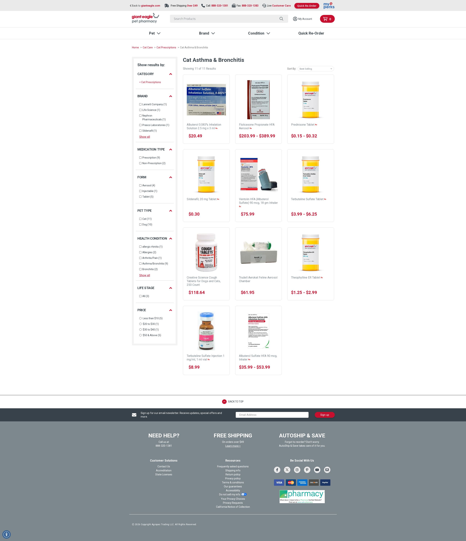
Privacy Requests (233, 502)
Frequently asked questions (233, 466)
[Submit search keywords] (281, 19)
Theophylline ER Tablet (307, 277)
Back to (145, 5)
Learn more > (233, 445)
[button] (302, 19)
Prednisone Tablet (304, 124)
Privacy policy (233, 478)
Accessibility (233, 490)
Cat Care (148, 47)
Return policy (233, 474)
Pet (152, 33)
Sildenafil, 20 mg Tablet (203, 199)
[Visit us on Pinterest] (307, 470)
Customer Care (281, 5)
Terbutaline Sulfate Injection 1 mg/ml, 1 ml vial (205, 357)
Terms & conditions (233, 482)
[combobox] (229, 19)
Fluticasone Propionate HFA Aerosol (257, 126)
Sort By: (291, 68)
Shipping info (232, 470)
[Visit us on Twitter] (287, 470)
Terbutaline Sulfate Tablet (308, 199)
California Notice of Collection (233, 506)
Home (135, 47)
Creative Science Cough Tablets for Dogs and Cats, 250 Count (204, 281)
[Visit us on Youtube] (317, 470)
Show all (144, 137)
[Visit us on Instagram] (297, 470)
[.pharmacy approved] (302, 496)
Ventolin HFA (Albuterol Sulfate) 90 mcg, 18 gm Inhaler (258, 202)
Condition (256, 33)
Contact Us (163, 466)
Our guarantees (233, 486)
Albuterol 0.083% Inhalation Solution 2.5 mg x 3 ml (204, 126)
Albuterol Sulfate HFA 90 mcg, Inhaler (258, 357)
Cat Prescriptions (167, 47)
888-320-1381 (219, 5)
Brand (204, 33)
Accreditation (163, 470)
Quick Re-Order (306, 5)
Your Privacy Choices (233, 498)
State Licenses (163, 474)
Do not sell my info (229, 494)
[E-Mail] (327, 470)
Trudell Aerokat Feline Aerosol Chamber (258, 279)
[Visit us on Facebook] (277, 470)
